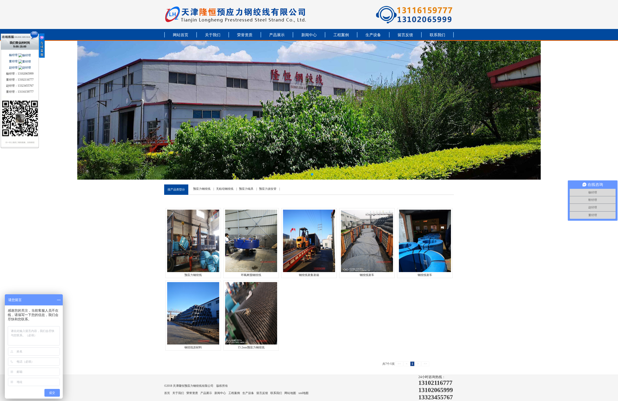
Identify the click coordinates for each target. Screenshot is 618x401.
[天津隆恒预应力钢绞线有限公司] (309, 110)
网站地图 (290, 393)
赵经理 (13, 67)
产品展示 (277, 35)
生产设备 (373, 35)
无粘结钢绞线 (224, 188)
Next (609, 110)
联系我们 (437, 35)
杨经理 (13, 55)
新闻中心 (309, 35)
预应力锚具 (246, 188)
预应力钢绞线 (202, 188)
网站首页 (180, 35)
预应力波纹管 (267, 188)
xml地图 (303, 393)
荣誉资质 (245, 35)
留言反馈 (405, 35)
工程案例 (341, 35)
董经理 (13, 61)
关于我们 (212, 35)
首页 (167, 393)
